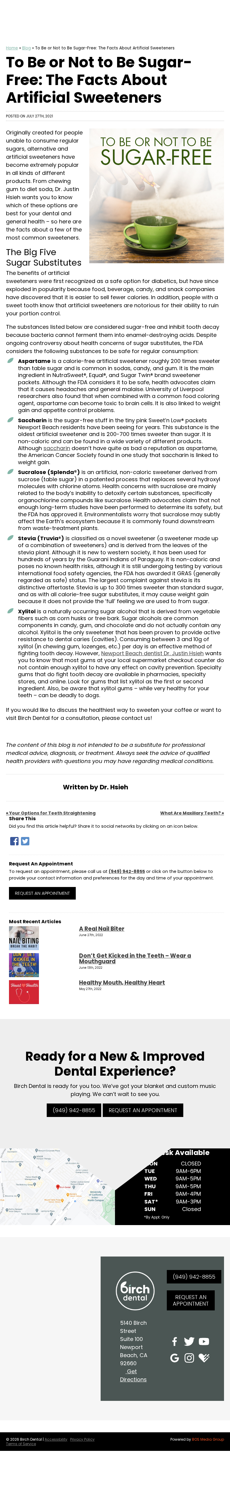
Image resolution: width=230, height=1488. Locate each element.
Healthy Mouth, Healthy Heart (122, 983)
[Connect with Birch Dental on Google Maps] (174, 1359)
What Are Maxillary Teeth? (190, 813)
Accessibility (56, 1439)
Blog (26, 48)
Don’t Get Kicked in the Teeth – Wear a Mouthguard (135, 958)
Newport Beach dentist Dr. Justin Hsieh (152, 653)
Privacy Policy (82, 1439)
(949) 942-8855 (127, 871)
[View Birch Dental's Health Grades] (204, 1359)
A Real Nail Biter (101, 929)
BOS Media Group (208, 1439)
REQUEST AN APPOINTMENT (143, 1110)
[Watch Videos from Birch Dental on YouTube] (204, 1342)
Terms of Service (21, 1443)
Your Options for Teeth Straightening (52, 813)
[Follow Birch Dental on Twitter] (189, 1342)
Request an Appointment (42, 893)
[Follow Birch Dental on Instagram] (189, 1359)
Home (12, 48)
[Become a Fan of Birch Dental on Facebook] (174, 1342)
